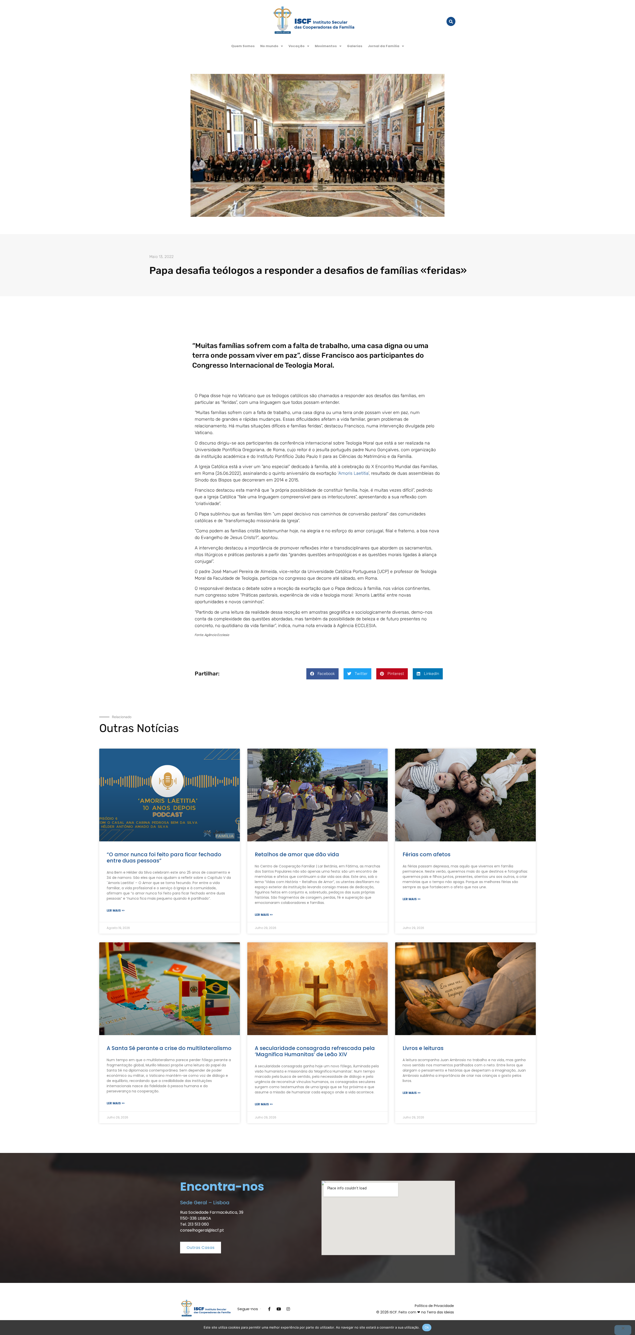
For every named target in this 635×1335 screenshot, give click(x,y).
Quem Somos (243, 46)
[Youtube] (279, 1309)
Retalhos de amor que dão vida (297, 854)
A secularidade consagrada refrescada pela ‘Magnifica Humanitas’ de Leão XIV (315, 1051)
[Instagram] (288, 1309)
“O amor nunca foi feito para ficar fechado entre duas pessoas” (164, 857)
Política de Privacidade (434, 1305)
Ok (427, 1327)
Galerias (354, 46)
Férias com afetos (426, 854)
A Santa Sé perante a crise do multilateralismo (169, 1048)
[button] (271, 46)
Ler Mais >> (116, 910)
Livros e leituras (423, 1048)
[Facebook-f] (269, 1309)
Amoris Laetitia (353, 473)
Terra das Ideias (440, 1312)
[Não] (622, 1330)
